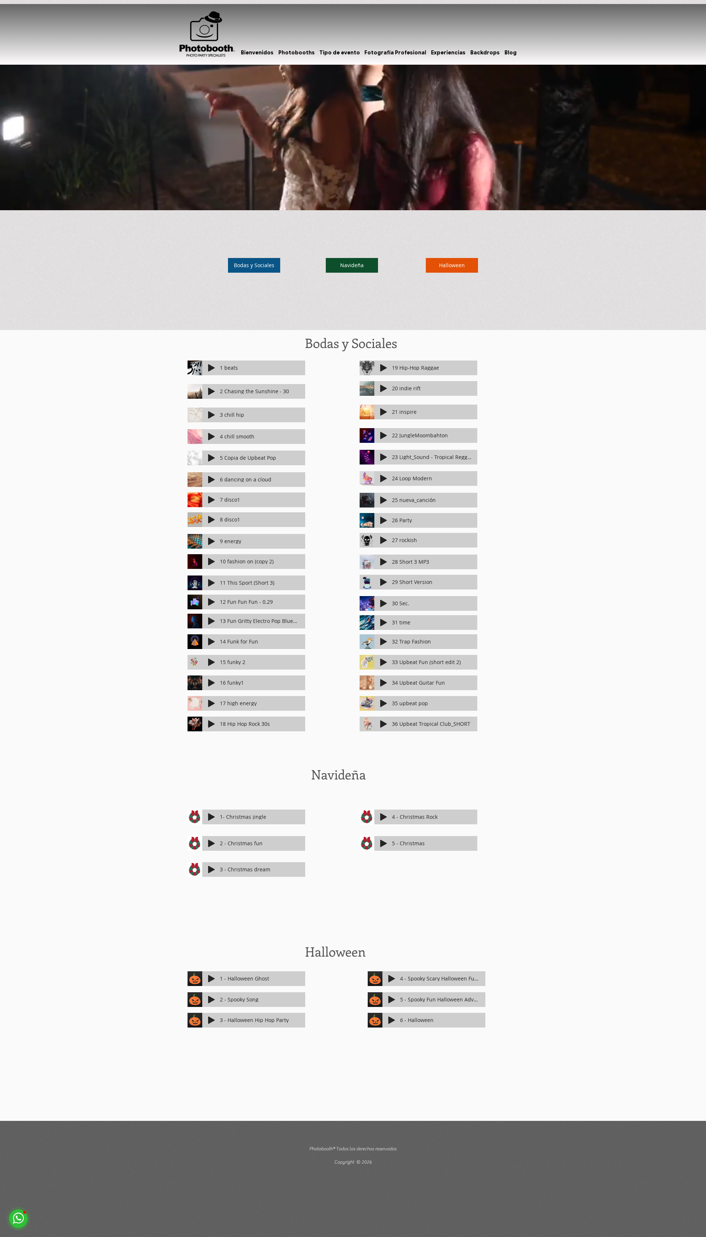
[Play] (211, 368)
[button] (296, 52)
